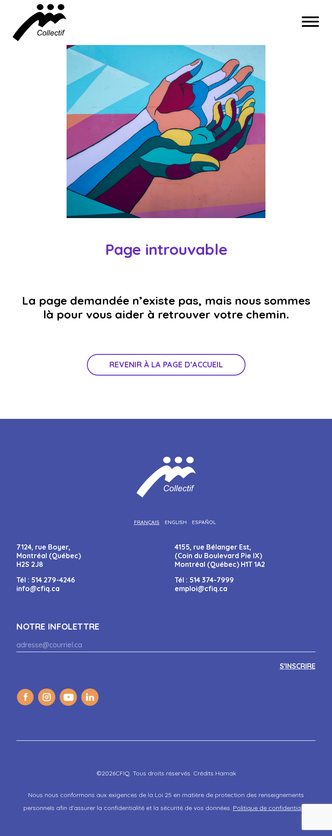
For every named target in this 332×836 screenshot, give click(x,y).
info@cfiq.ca (38, 588)
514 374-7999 (211, 580)
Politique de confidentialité (271, 808)
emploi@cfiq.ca (201, 588)
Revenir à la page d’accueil (166, 365)
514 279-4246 (53, 580)
